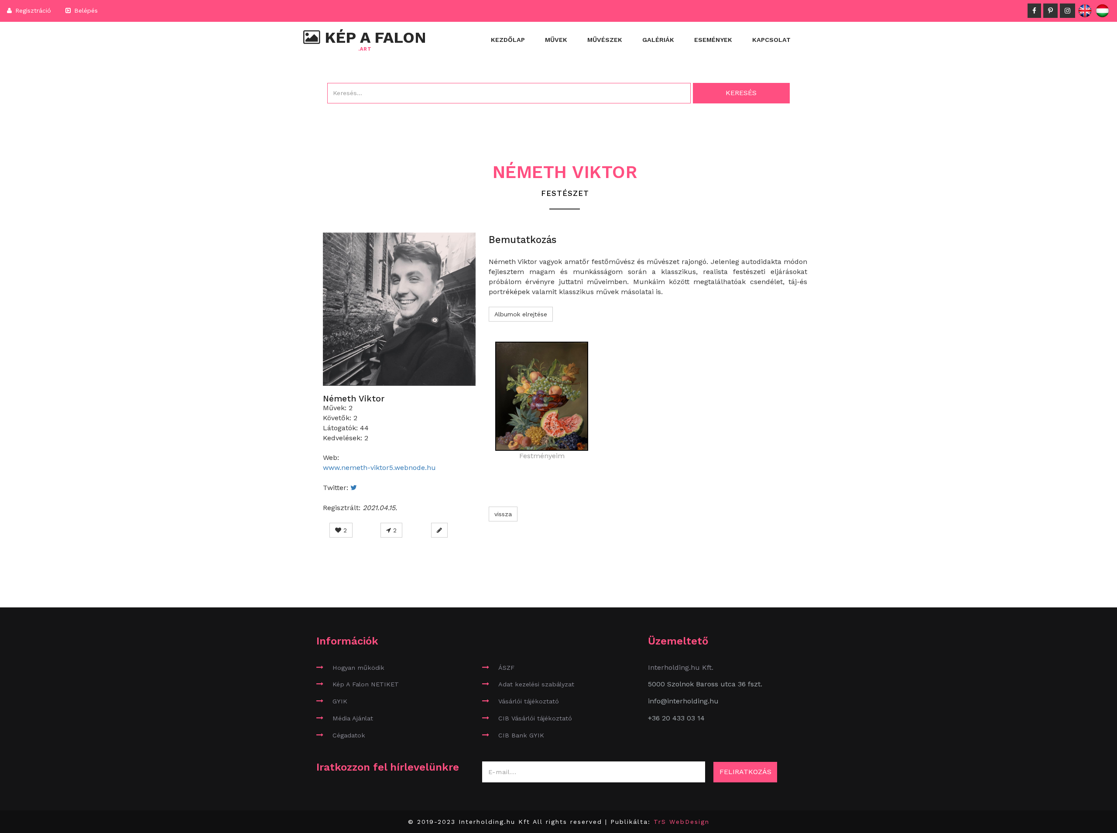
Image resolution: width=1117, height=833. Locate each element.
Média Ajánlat (352, 718)
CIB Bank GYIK (521, 735)
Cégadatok (348, 735)
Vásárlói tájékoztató (528, 701)
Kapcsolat (771, 39)
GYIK (339, 701)
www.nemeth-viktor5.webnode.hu (379, 467)
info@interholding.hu (683, 701)
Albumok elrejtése (520, 314)
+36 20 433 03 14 (676, 718)
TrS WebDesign (681, 821)
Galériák (658, 39)
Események (713, 39)
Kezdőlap (508, 39)
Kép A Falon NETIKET (365, 684)
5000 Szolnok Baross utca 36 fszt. (705, 684)
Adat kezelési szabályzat (536, 684)
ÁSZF (506, 667)
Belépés (85, 10)
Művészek (604, 39)
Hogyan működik (358, 667)
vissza (503, 514)
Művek (556, 39)
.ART (365, 49)
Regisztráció (32, 10)
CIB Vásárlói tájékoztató (535, 718)
